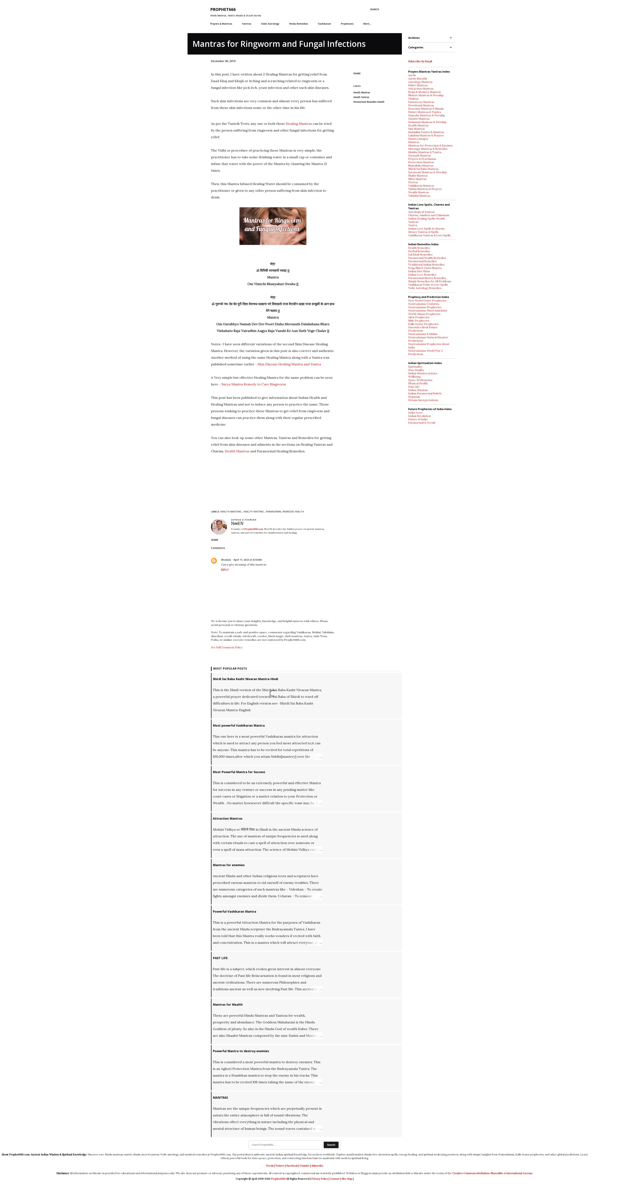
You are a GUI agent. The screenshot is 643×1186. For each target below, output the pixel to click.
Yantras (246, 23)
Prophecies (347, 23)
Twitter (279, 1165)
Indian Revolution (419, 416)
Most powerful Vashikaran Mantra (239, 725)
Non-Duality (416, 370)
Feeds (269, 1165)
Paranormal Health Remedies (427, 257)
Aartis (412, 75)
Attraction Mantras (227, 818)
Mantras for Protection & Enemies (430, 145)
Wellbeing (414, 376)
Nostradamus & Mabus (423, 334)
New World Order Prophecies (427, 300)
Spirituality (415, 366)
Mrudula (226, 559)
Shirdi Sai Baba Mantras (423, 168)
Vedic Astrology (270, 23)
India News (415, 412)
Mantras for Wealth (228, 1004)
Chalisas (413, 98)
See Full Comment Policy (226, 647)
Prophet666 (223, 9)
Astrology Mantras (420, 81)
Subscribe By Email (420, 61)
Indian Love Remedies (422, 274)
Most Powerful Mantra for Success (239, 772)
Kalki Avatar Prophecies (423, 324)
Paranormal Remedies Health (368, 101)
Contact (335, 1178)
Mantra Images (418, 138)
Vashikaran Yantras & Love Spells (429, 235)
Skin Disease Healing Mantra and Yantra (289, 364)
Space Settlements (420, 380)
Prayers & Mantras (221, 23)
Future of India (417, 419)
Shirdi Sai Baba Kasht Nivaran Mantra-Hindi (245, 679)
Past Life (413, 386)
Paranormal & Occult (421, 422)
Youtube (305, 1165)
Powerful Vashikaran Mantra (234, 911)
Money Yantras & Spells (423, 232)
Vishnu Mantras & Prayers (425, 189)
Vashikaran (324, 23)
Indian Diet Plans (419, 271)
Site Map (347, 1178)
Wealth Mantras (418, 192)
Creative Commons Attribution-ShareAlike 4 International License (492, 1173)
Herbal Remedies (419, 251)
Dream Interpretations (423, 400)
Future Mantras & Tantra (424, 112)
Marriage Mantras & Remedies (428, 148)
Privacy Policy (319, 1178)
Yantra (412, 225)
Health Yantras (361, 97)
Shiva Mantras (417, 179)
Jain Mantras (416, 128)
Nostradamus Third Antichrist (427, 310)
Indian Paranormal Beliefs (425, 393)
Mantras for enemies (228, 865)
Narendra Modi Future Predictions (423, 329)
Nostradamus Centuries (423, 303)
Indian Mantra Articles (422, 373)
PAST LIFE (220, 958)
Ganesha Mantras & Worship (426, 115)
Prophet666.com (253, 529)
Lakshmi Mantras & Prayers (426, 135)
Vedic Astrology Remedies (424, 288)
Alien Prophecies (419, 317)
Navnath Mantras (419, 155)
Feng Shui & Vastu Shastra (425, 268)
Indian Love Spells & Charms (426, 228)
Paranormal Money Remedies (427, 278)
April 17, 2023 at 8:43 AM (248, 559)
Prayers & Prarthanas (422, 158)
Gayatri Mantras (419, 118)
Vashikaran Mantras (421, 185)
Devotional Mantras (421, 105)
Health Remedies (419, 247)
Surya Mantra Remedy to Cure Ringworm (253, 384)
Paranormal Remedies (422, 261)
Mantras (413, 142)
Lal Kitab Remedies (420, 254)
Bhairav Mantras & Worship (425, 95)
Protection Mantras (421, 162)
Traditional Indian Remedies (426, 264)
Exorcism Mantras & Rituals (426, 108)
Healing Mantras (299, 123)
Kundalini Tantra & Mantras (426, 132)
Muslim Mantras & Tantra (424, 152)
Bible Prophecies (418, 320)
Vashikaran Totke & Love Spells (428, 284)
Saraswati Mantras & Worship (427, 172)
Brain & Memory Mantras (424, 92)
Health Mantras (237, 451)
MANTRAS (220, 1097)
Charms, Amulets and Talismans (428, 215)
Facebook (292, 1165)
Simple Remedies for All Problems (429, 281)
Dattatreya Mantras (421, 102)
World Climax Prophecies (424, 314)
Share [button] (357, 73)
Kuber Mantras (418, 85)
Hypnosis (414, 396)
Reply (225, 570)
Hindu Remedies (298, 23)
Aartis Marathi (417, 78)
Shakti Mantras (418, 175)
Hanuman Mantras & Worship (427, 122)
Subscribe (317, 1165)
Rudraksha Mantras (420, 165)
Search (331, 1144)
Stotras (413, 182)
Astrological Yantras (421, 211)
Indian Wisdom (418, 390)
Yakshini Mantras (419, 195)
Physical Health (418, 383)
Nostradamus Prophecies (424, 307)
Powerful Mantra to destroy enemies (241, 1051)
